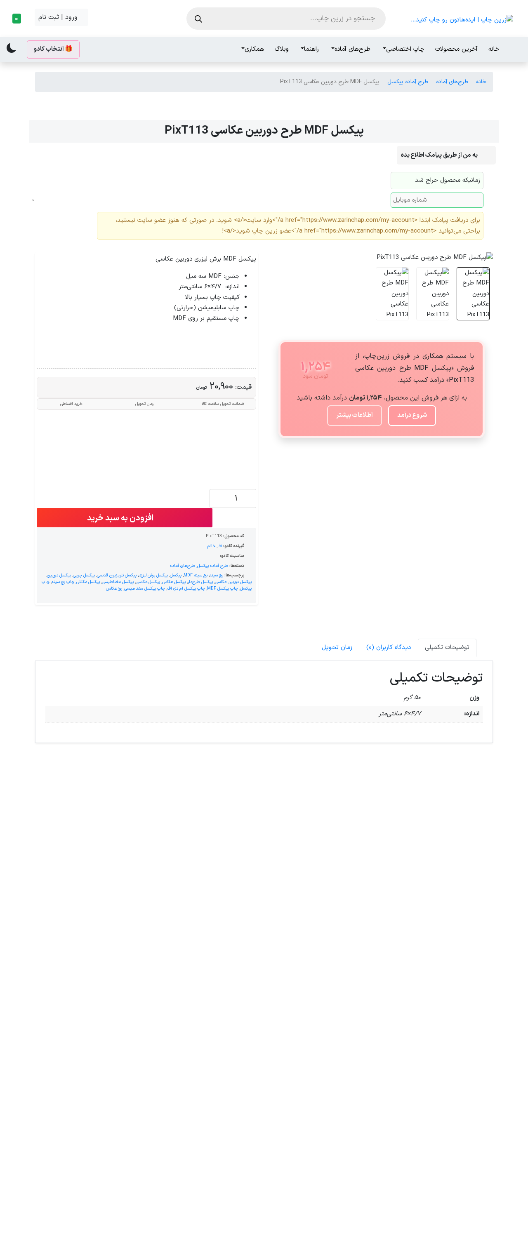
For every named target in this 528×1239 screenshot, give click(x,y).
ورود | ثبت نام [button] (59, 17)
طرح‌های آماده (352, 49)
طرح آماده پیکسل (407, 82)
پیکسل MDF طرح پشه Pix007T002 (321, 905)
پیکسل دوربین (59, 575)
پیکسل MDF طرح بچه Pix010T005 (206, 1082)
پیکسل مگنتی (88, 581)
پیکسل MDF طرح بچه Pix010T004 (90, 1082)
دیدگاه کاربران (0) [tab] (388, 647)
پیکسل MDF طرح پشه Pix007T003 (321, 1082)
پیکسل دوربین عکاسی (233, 581)
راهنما (311, 49)
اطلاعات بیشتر (354, 415)
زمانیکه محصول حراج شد (447, 180)
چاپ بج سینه (63, 581)
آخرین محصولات (456, 49)
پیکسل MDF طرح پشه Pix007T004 (438, 1082)
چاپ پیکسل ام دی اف (186, 588)
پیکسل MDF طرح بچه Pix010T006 (206, 905)
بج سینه (216, 575)
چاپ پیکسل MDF (222, 588)
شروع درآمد (412, 415)
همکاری (254, 49)
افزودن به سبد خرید (121, 518)
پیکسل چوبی (84, 575)
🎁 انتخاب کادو (53, 49)
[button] (18, 18)
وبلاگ (282, 49)
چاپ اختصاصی (405, 49)
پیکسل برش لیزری (153, 575)
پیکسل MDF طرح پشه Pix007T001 (89, 905)
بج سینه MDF (195, 575)
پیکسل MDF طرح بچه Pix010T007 (438, 905)
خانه (494, 49)
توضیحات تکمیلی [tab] (447, 647)
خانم (211, 546)
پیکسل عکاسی (148, 581)
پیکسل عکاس (174, 581)
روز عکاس (114, 588)
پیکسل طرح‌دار (200, 581)
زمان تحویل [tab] (337, 647)
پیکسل (176, 575)
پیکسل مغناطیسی (118, 581)
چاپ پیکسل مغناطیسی (144, 588)
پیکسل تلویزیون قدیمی (117, 575)
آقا (219, 546)
